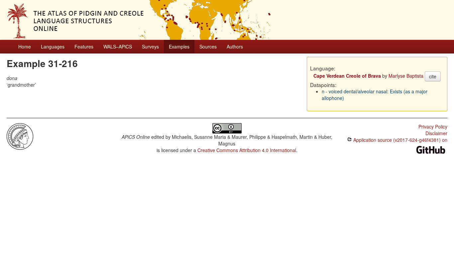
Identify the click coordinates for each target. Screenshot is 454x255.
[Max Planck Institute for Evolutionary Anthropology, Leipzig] (20, 135)
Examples (179, 46)
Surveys (150, 46)
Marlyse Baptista (406, 75)
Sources (208, 46)
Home (24, 46)
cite (432, 76)
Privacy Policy (432, 126)
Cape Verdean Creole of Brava (347, 75)
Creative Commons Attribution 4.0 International (246, 150)
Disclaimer (436, 133)
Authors (235, 46)
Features (83, 46)
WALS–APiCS (117, 46)
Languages (52, 46)
